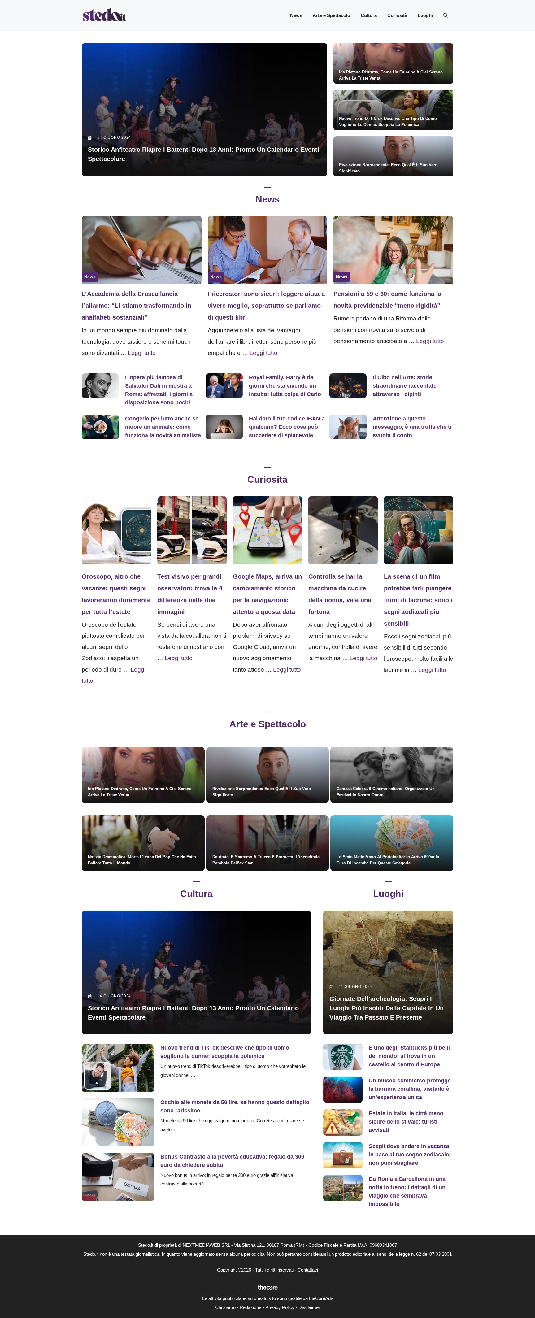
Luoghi (425, 15)
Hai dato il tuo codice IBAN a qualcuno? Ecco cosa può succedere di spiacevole (287, 426)
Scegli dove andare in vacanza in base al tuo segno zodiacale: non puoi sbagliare (410, 1154)
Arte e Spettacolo (331, 15)
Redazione (250, 1307)
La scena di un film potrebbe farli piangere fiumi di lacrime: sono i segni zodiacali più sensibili (418, 600)
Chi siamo (225, 1307)
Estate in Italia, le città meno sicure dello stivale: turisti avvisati (406, 1121)
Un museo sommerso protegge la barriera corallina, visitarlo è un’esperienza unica (410, 1088)
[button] (445, 15)
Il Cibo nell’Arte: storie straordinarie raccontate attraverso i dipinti (405, 385)
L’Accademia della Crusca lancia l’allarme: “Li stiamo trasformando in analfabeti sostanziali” (136, 305)
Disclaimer (309, 1307)
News (296, 15)
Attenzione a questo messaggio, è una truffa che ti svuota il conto (412, 426)
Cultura (369, 15)
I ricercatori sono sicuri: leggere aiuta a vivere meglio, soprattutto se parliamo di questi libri (266, 305)
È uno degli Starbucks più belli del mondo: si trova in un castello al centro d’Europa (409, 1056)
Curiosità (397, 15)
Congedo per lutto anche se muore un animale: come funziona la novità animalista (163, 426)
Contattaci (308, 1269)
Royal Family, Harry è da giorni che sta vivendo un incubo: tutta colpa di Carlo (285, 385)
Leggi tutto (142, 353)
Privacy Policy (279, 1307)
